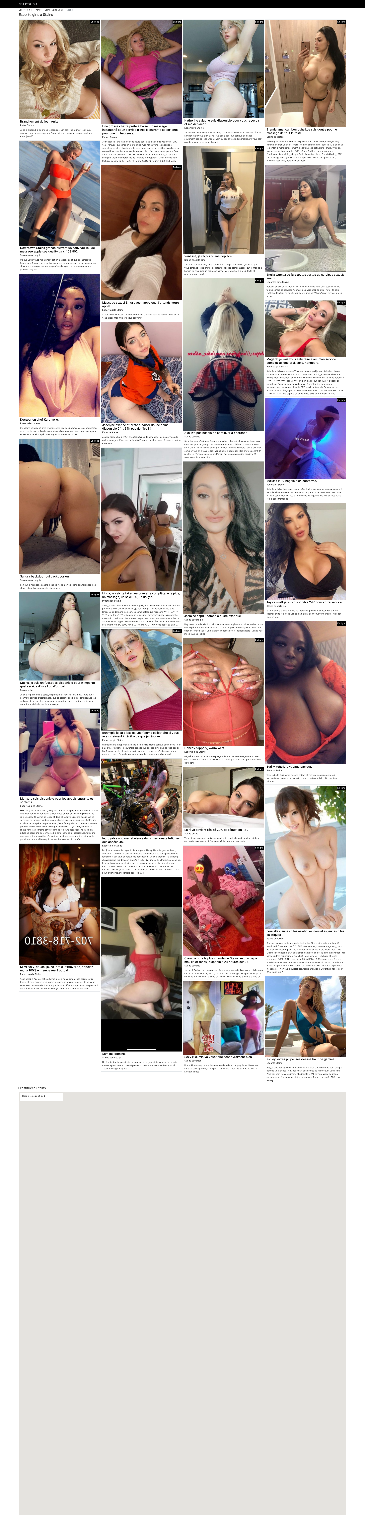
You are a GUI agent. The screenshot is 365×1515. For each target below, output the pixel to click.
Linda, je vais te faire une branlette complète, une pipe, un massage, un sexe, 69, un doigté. (141, 595)
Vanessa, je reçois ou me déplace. (208, 256)
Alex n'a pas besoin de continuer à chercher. (215, 433)
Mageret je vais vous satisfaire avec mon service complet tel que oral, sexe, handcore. (301, 360)
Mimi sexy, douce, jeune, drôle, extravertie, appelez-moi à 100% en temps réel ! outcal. (57, 968)
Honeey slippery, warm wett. (204, 748)
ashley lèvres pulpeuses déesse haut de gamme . (301, 1059)
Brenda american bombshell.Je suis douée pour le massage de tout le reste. (301, 131)
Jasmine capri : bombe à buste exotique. (213, 616)
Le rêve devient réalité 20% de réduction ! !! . (216, 830)
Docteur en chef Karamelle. (39, 419)
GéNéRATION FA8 (28, 4)
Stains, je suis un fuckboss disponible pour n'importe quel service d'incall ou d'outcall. (57, 684)
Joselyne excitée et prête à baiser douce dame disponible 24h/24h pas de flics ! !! (135, 426)
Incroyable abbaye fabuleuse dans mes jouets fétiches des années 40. (141, 840)
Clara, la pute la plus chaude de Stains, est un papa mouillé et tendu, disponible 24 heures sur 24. (220, 960)
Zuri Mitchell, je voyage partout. (289, 766)
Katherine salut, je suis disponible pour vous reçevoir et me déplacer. (221, 122)
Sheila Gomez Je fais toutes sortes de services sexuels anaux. (305, 276)
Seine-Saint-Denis (54, 9)
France (38, 9)
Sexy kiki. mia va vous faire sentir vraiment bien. (218, 1057)
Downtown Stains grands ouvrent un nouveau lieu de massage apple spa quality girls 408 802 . (57, 249)
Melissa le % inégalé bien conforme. (291, 481)
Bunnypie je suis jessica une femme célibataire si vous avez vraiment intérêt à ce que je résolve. (140, 734)
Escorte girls (25, 9)
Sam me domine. (114, 1053)
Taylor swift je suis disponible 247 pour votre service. (304, 602)
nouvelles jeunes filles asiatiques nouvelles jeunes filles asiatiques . (305, 933)
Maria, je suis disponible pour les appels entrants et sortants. (56, 800)
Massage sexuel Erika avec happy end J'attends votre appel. (140, 304)
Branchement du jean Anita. (39, 121)
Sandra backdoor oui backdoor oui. (45, 576)
